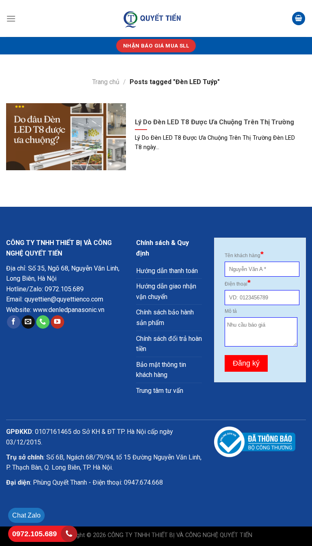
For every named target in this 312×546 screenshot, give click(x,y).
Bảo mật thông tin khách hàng (161, 370)
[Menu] (11, 18)
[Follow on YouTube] (57, 322)
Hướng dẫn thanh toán (167, 271)
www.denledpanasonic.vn (68, 310)
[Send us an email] (28, 322)
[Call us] (43, 322)
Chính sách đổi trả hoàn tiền (169, 344)
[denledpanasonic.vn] (153, 18)
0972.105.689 (64, 289)
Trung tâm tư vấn (159, 390)
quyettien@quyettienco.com (63, 299)
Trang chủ (105, 82)
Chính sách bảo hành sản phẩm (165, 317)
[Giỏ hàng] (298, 18)
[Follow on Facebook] (13, 322)
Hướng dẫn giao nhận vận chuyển (166, 291)
